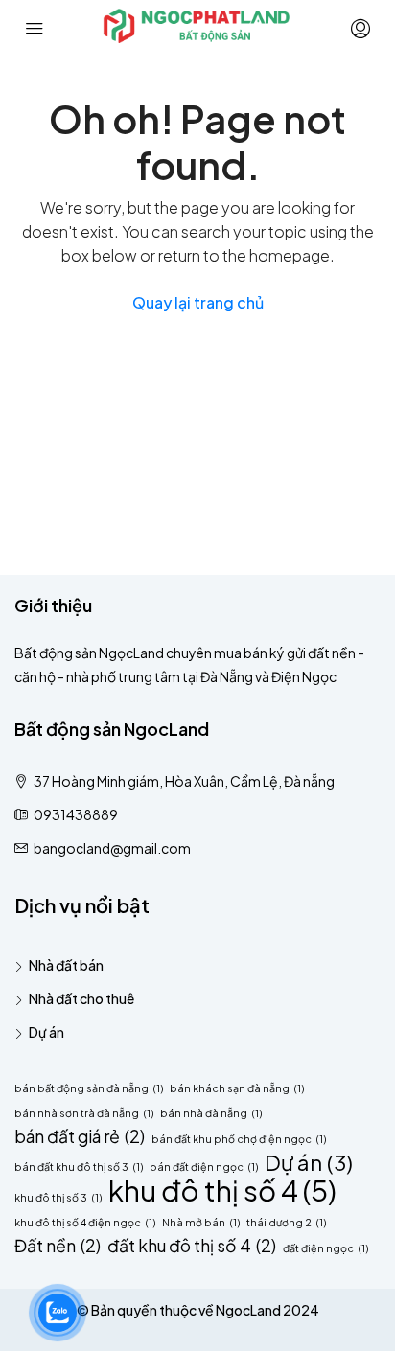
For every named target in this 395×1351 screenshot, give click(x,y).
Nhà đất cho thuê (81, 998)
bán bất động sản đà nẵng (88, 1088)
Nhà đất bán (66, 964)
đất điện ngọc (325, 1248)
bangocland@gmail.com (112, 848)
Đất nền (57, 1245)
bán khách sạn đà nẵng (237, 1088)
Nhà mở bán (201, 1222)
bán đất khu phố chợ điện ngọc (238, 1139)
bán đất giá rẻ (79, 1136)
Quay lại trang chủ (198, 302)
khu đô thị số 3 (58, 1197)
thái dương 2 (286, 1222)
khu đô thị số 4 (222, 1190)
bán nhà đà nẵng (211, 1113)
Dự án (46, 1032)
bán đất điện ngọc (204, 1166)
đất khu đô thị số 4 (191, 1245)
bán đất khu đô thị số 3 (78, 1166)
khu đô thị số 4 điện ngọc (84, 1222)
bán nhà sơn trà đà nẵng (83, 1113)
